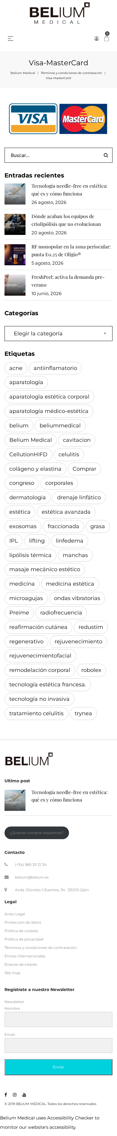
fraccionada (63, 526)
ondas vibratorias (77, 598)
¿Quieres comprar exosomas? (37, 832)
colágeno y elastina (35, 469)
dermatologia (27, 497)
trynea (83, 713)
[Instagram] (14, 1095)
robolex (91, 670)
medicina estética (70, 583)
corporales (59, 483)
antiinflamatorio (55, 368)
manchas (75, 555)
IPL (13, 540)
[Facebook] (5, 1095)
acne (15, 368)
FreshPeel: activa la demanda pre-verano (68, 281)
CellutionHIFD (28, 454)
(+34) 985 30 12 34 (30, 864)
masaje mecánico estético (44, 569)
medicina (22, 583)
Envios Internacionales (24, 956)
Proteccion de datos (22, 922)
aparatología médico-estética (48, 411)
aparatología (26, 382)
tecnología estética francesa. (47, 684)
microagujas (26, 598)
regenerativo (26, 641)
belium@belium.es (32, 877)
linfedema (69, 540)
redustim (91, 627)
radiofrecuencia (61, 612)
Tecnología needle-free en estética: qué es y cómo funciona (69, 190)
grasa (97, 526)
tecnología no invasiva (39, 699)
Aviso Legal (14, 913)
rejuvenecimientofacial (40, 655)
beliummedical (60, 425)
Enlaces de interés (20, 964)
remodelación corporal (39, 670)
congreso (21, 483)
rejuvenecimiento (78, 641)
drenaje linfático (79, 497)
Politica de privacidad (23, 939)
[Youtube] (24, 1095)
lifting (37, 540)
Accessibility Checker (70, 1118)
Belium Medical (22, 73)
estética (20, 512)
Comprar (84, 469)
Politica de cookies (21, 930)
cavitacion (77, 440)
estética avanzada (66, 512)
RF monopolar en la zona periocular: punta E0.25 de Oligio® (71, 250)
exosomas (23, 526)
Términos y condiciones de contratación (71, 73)
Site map (12, 973)
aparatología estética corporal (49, 396)
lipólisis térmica (30, 555)
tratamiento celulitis (36, 713)
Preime (19, 612)
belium (18, 425)
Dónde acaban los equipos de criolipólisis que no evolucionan (66, 220)
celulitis (68, 454)
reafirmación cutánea (38, 627)
